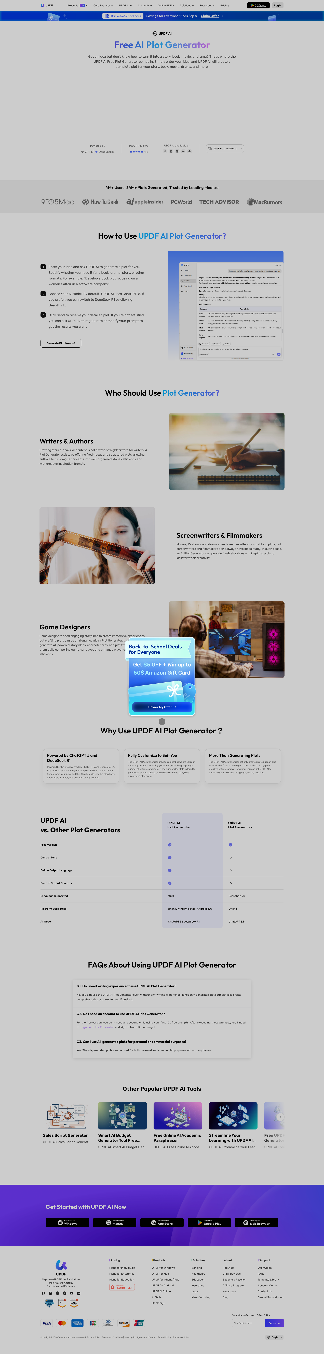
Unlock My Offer (160, 707)
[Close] (162, 721)
